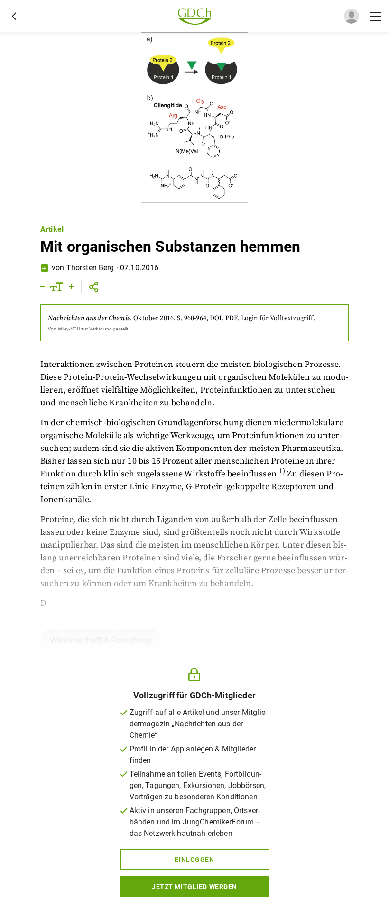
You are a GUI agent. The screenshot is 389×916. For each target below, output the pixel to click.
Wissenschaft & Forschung (101, 640)
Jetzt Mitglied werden (194, 886)
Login (249, 318)
